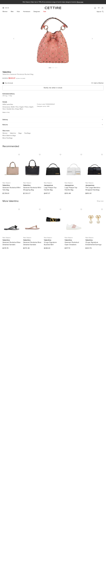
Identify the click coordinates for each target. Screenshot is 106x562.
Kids (18, 11)
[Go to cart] (102, 8)
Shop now (80, 2)
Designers (36, 11)
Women (4, 11)
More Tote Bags (7, 138)
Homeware (26, 11)
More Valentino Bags (9, 135)
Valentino (6, 72)
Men (12, 11)
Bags (20, 133)
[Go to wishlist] (98, 8)
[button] (6, 8)
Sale (44, 11)
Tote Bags (27, 133)
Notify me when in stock (53, 88)
